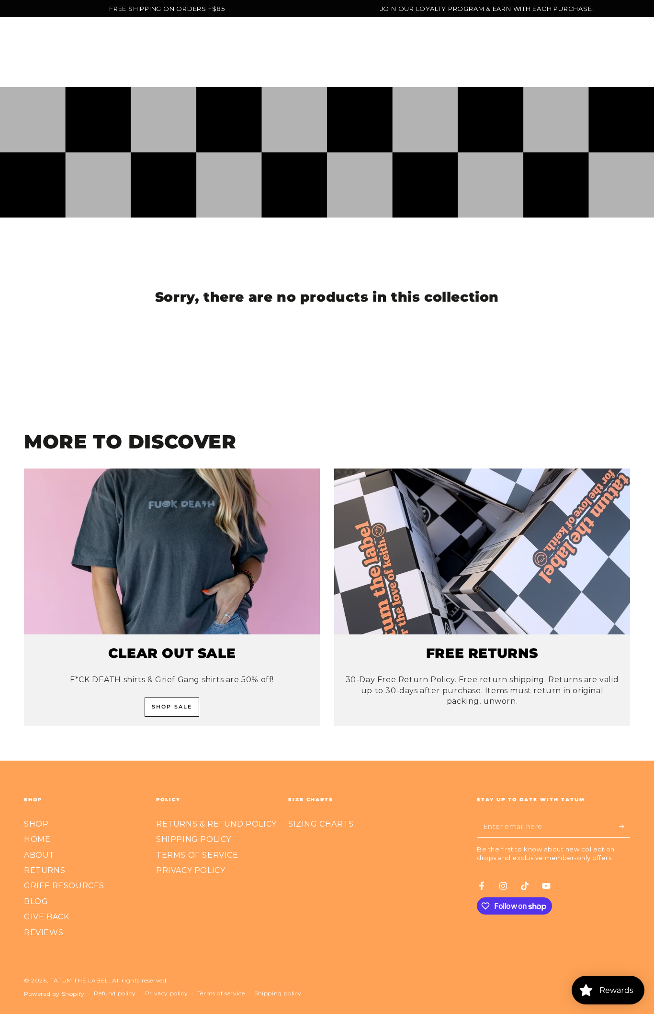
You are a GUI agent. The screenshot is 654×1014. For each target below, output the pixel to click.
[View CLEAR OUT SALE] (172, 552)
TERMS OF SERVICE (197, 855)
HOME (37, 839)
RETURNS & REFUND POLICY (216, 824)
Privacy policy (166, 993)
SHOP (36, 824)
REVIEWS (43, 932)
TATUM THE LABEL (79, 980)
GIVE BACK (46, 916)
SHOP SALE (172, 706)
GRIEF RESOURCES (64, 885)
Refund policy (114, 993)
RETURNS (44, 870)
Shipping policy (278, 993)
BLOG (36, 901)
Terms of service (221, 993)
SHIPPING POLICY (193, 839)
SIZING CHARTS (321, 824)
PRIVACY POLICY (190, 870)
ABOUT (39, 855)
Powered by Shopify (54, 993)
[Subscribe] (624, 826)
